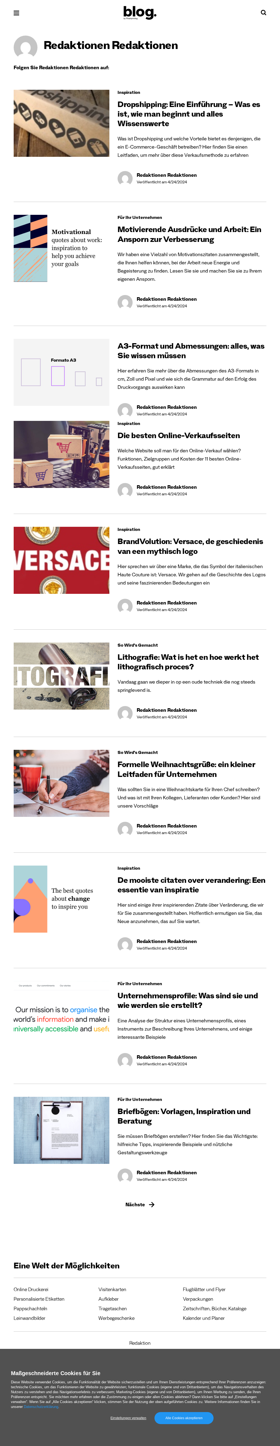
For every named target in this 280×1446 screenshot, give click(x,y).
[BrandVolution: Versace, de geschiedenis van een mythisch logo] (61, 560)
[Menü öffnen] (16, 13)
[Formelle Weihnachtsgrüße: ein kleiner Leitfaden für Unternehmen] (61, 783)
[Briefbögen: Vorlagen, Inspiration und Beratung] (61, 1130)
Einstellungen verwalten (128, 1418)
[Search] (263, 14)
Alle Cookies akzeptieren (184, 1418)
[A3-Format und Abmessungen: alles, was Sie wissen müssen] (61, 372)
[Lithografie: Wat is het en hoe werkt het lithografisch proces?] (61, 676)
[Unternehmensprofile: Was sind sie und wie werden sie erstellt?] (61, 1014)
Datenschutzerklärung (41, 1407)
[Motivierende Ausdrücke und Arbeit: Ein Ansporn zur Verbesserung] (61, 248)
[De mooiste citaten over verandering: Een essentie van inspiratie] (61, 899)
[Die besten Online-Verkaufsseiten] (61, 454)
